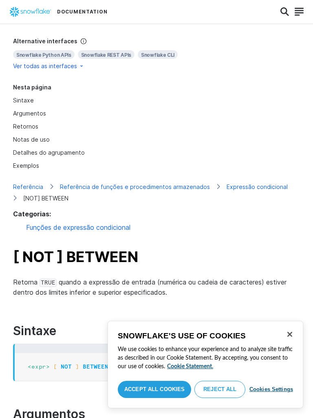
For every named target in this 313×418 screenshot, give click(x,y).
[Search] (285, 12)
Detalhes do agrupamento (49, 152)
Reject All (219, 389)
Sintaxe (23, 100)
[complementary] (156, 53)
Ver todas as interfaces (45, 65)
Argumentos (29, 113)
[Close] (290, 334)
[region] (205, 364)
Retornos (25, 126)
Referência (28, 186)
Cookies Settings (271, 389)
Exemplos (26, 165)
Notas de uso (31, 139)
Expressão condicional (257, 186)
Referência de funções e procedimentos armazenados (135, 186)
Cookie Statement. (190, 366)
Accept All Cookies (154, 389)
